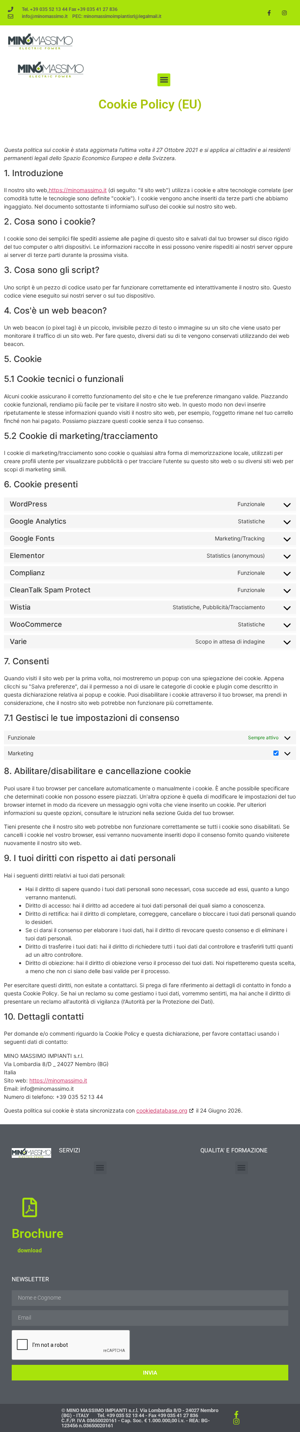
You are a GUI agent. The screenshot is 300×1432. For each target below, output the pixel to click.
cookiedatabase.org (162, 1110)
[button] (163, 79)
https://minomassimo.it (78, 190)
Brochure (37, 1233)
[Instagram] (284, 12)
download (30, 1250)
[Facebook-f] (269, 12)
